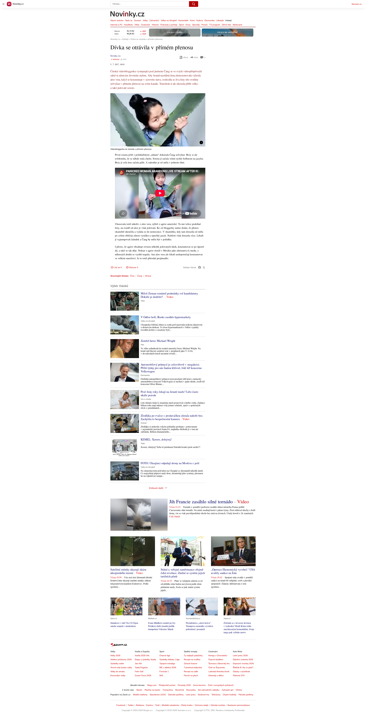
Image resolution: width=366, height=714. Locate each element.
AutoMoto (128, 25)
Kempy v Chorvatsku (217, 655)
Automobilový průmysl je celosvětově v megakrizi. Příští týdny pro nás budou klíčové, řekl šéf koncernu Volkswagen (171, 367)
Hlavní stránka (116, 20)
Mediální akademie (170, 705)
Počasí (204, 25)
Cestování (145, 25)
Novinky (113, 55)
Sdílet (196, 57)
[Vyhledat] (193, 4)
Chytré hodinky (229, 694)
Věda (137, 25)
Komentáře (183, 20)
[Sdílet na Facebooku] (199, 267)
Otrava (148, 276)
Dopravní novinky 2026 (243, 663)
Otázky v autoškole (241, 671)
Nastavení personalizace (238, 705)
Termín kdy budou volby (121, 667)
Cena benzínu (199, 685)
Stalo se (128, 20)
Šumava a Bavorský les (219, 663)
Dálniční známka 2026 (243, 659)
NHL (161, 675)
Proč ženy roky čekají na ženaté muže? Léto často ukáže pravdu (169, 393)
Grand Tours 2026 (143, 675)
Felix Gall (139, 671)
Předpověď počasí (167, 685)
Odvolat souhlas (218, 705)
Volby (145, 20)
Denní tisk (226, 25)
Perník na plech (191, 675)
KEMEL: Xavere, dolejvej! (156, 439)
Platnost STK (239, 675)
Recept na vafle (191, 671)
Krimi (192, 20)
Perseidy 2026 (184, 685)
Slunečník (179, 690)
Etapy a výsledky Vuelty (145, 659)
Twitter (131, 705)
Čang (139, 276)
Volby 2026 (115, 655)
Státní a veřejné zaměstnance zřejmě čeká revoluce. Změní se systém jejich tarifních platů (183, 573)
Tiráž (157, 705)
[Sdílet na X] (203, 267)
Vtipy (143, 301)
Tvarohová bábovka (193, 667)
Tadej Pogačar (141, 667)
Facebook (120, 705)
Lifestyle (220, 20)
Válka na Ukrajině (169, 20)
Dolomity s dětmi (215, 675)
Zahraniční (154, 20)
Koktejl (228, 20)
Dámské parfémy (176, 694)
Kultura (199, 20)
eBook (185, 57)
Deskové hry (203, 694)
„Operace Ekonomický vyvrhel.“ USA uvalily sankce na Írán (233, 571)
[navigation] (3, 4)
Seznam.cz (357, 4)
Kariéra (149, 705)
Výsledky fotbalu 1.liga (169, 659)
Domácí (137, 20)
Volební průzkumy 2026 (121, 659)
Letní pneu (191, 694)
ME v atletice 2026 (167, 667)
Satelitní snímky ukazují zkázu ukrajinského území (128, 571)
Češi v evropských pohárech (221, 685)
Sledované (237, 25)
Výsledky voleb (117, 663)
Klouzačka (191, 690)
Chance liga (164, 655)
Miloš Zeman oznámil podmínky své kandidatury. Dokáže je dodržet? (169, 295)
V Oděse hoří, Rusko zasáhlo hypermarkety (166, 317)
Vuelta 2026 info (142, 655)
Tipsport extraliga (167, 663)
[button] (157, 119)
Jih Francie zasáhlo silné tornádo (201, 501)
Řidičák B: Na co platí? (243, 667)
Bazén (139, 690)
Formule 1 (164, 671)
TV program (214, 25)
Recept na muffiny (192, 659)
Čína (132, 276)
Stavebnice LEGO (158, 694)
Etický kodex (187, 705)
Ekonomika (210, 20)
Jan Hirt (138, 663)
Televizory (215, 694)
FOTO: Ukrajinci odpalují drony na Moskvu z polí (170, 463)
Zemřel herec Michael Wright (158, 341)
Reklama (140, 705)
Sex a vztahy (146, 399)
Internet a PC (116, 25)
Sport (181, 25)
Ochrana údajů (201, 705)
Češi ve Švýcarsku (216, 667)
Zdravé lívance (190, 663)
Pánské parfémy (246, 694)
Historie (155, 25)
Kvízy (188, 25)
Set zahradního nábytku (208, 690)
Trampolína (168, 690)
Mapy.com (152, 685)
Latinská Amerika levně (218, 671)
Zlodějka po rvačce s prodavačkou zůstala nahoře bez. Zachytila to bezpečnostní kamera (172, 417)
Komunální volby (117, 675)
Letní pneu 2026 (240, 655)
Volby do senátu (117, 671)
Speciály (196, 25)
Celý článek (174, 516)
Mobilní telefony (140, 694)
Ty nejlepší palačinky (193, 655)
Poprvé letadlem (215, 659)
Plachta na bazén (152, 690)
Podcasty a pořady (168, 25)
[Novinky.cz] (127, 15)
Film (142, 345)
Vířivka (239, 690)
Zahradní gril (227, 690)
